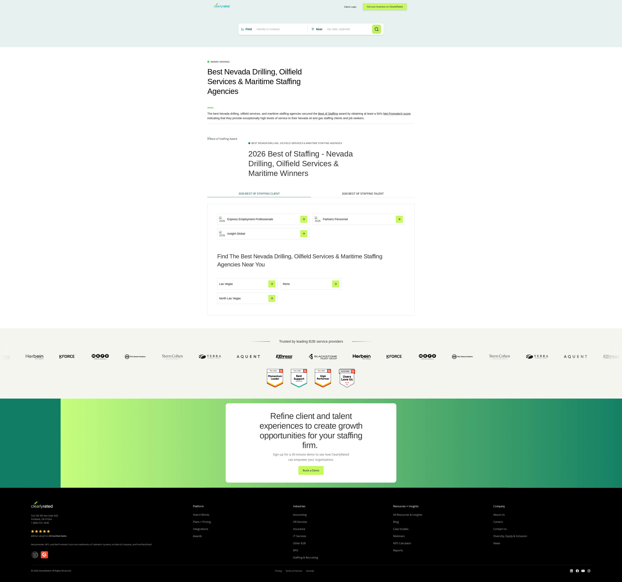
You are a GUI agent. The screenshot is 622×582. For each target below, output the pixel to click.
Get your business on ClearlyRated (385, 6)
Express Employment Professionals (250, 219)
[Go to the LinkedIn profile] (571, 571)
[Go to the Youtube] (577, 571)
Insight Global (236, 233)
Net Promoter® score (397, 113)
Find (249, 29)
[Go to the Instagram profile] (589, 571)
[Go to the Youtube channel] (583, 571)
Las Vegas (226, 284)
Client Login (350, 7)
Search (376, 29)
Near (319, 29)
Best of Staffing (328, 113)
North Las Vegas (230, 298)
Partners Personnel (335, 219)
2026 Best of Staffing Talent (363, 193)
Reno (286, 284)
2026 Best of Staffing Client (259, 193)
